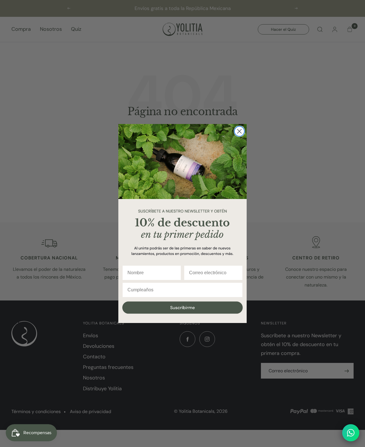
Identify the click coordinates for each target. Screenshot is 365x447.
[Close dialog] (239, 131)
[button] (182, 310)
